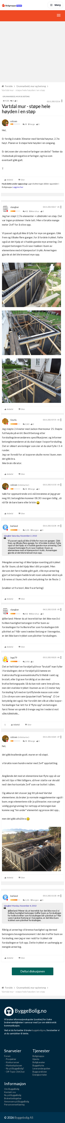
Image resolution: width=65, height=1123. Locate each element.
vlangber (14, 207)
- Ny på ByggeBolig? (14, 1068)
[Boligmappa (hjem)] (12, 5)
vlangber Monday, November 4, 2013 (20, 905)
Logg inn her (17, 187)
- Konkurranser (11, 1062)
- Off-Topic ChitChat (14, 1071)
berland (14, 526)
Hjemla (35, 1059)
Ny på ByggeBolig (12, 1095)
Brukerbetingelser (13, 1098)
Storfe (13, 420)
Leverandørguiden (41, 1068)
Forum (7, 1056)
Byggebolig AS (23, 1117)
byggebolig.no (39, 1030)
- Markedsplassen (13, 1065)
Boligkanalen (38, 1062)
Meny (57, 5)
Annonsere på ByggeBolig (16, 1101)
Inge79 (13, 657)
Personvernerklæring (14, 1104)
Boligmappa (38, 1056)
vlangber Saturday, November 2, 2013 (20, 535)
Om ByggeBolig (11, 1089)
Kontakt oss (10, 1092)
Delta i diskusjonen (32, 971)
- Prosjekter (10, 1059)
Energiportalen (39, 1074)
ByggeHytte (38, 1065)
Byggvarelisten (39, 1071)
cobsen (13, 121)
